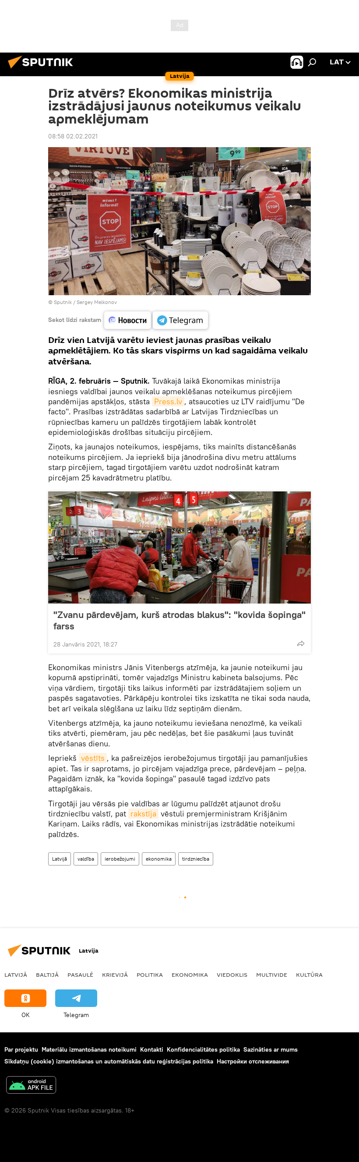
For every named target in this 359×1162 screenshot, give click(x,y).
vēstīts (93, 758)
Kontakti (151, 1049)
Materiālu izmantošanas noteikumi (89, 1049)
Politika (150, 974)
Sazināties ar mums (270, 1049)
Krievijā (115, 974)
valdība (85, 858)
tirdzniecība (195, 858)
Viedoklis (232, 974)
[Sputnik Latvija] (42, 70)
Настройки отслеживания (253, 1061)
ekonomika (159, 858)
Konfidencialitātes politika (203, 1049)
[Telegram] (180, 320)
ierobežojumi (120, 858)
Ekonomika (190, 974)
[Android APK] (31, 1086)
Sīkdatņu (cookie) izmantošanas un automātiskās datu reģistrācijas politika (108, 1061)
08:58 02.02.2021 (73, 136)
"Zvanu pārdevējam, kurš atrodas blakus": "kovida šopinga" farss (179, 620)
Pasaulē (80, 974)
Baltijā (47, 974)
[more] (301, 643)
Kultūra (309, 974)
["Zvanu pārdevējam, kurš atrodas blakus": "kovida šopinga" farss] (179, 547)
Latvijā (59, 858)
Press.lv (168, 401)
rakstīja (143, 814)
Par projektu (21, 1049)
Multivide (271, 974)
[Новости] (127, 320)
